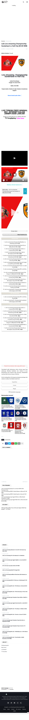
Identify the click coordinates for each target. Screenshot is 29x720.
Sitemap (24, 709)
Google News (14, 381)
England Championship (15, 304)
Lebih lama (25, 481)
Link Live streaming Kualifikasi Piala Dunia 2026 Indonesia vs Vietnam (14, 575)
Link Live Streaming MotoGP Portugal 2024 (11, 570)
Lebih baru (4, 481)
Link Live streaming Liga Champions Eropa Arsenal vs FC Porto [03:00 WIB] (13, 626)
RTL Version (18, 709)
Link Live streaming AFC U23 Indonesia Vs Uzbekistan (13, 555)
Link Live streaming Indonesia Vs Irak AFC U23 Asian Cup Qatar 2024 (14, 550)
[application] (14, 158)
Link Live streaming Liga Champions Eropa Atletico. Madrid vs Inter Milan (14, 598)
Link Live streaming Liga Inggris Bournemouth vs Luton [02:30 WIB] (14, 603)
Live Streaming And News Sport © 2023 (17, 707)
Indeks (14, 711)
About (8, 709)
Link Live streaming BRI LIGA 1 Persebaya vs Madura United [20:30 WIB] (14, 609)
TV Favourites (4, 651)
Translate (11, 689)
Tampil (11, 53)
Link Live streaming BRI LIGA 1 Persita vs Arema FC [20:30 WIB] (14, 615)
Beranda (3, 41)
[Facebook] (6, 443)
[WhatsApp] (15, 443)
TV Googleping (10, 118)
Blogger (14, 388)
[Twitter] (9, 443)
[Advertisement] (14, 21)
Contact (12, 709)
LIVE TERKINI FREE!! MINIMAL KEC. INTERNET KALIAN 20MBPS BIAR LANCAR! (15, 112)
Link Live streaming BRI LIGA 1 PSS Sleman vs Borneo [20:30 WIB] (14, 586)
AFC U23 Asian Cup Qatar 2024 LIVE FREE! (11, 565)
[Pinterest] (12, 443)
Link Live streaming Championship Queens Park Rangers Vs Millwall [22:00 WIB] (11, 191)
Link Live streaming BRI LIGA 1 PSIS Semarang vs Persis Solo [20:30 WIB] (14, 592)
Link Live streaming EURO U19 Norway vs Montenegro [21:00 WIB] (14, 581)
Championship (8, 41)
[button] (14, 158)
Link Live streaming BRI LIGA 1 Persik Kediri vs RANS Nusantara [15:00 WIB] (13, 638)
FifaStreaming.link (5, 645)
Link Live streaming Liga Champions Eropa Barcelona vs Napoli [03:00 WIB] (13, 621)
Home (4, 709)
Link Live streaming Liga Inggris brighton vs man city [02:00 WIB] (14, 560)
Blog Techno (3, 647)
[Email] (19, 443)
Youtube (14, 385)
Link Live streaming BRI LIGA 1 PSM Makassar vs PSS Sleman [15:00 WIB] (15, 632)
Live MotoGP (3, 649)
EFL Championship (15, 293)
